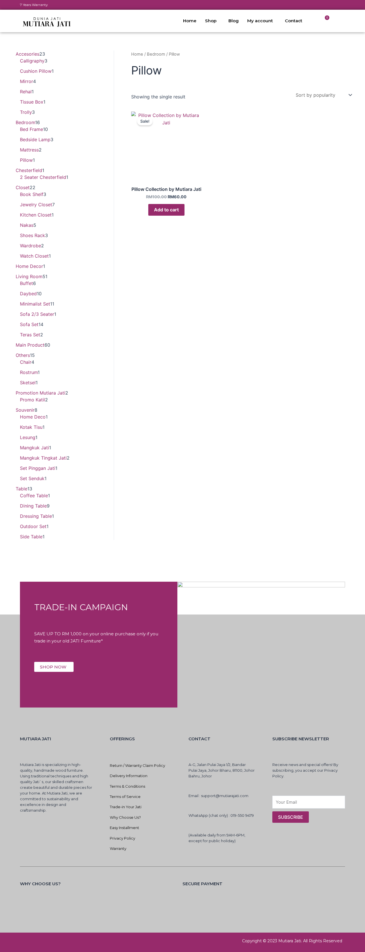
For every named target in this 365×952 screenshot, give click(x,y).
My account (260, 20)
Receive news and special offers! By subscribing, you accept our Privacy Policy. (305, 770)
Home (189, 20)
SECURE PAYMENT (202, 883)
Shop (210, 20)
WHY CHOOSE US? (40, 883)
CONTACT (199, 738)
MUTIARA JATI (35, 738)
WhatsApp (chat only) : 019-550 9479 (221, 815)
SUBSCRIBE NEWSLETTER (300, 738)
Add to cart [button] (166, 210)
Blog (233, 20)
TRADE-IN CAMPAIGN (81, 607)
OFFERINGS (122, 738)
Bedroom (156, 54)
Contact (293, 20)
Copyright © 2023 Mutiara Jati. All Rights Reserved (292, 940)
